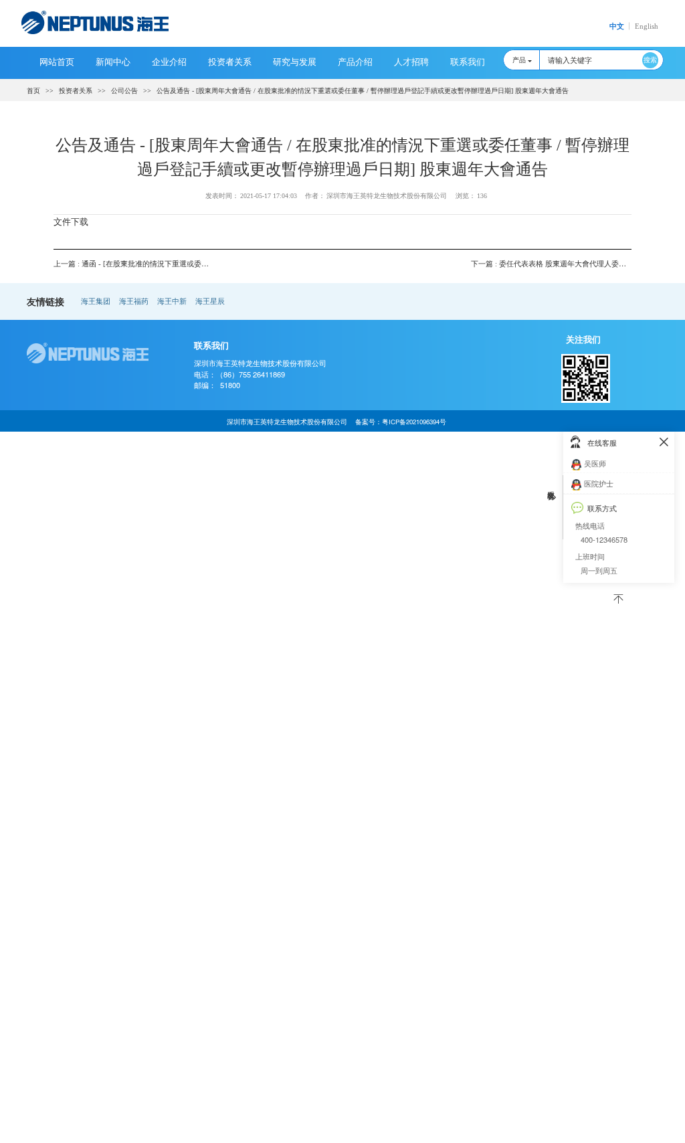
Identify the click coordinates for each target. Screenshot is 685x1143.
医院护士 (598, 483)
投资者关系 (75, 90)
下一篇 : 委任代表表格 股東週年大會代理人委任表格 (556, 264)
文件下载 (71, 221)
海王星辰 (210, 301)
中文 (616, 26)
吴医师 (595, 463)
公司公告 (124, 90)
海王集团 (95, 301)
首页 (33, 90)
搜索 (650, 60)
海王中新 (172, 301)
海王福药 (134, 301)
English (646, 26)
